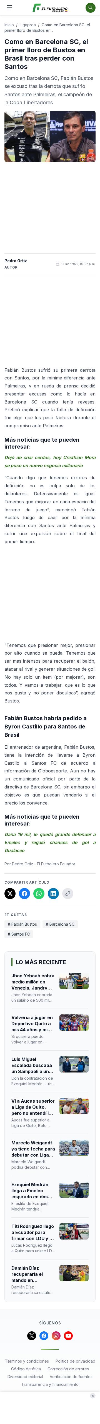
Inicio (9, 24)
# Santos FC (19, 934)
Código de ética (26, 1368)
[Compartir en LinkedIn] (53, 893)
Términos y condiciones (27, 1361)
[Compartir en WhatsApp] (38, 893)
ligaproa (28, 24)
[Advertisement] (50, 207)
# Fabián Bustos (22, 924)
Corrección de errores (68, 1368)
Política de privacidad (75, 1361)
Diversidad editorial (25, 1376)
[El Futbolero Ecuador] (50, 7)
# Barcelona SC (60, 924)
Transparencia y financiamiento (50, 1384)
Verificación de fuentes (71, 1376)
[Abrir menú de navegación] (9, 8)
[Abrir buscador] (91, 8)
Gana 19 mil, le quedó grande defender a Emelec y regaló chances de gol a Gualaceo (50, 842)
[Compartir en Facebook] (24, 893)
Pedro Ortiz (15, 260)
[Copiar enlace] (67, 893)
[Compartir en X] (10, 893)
